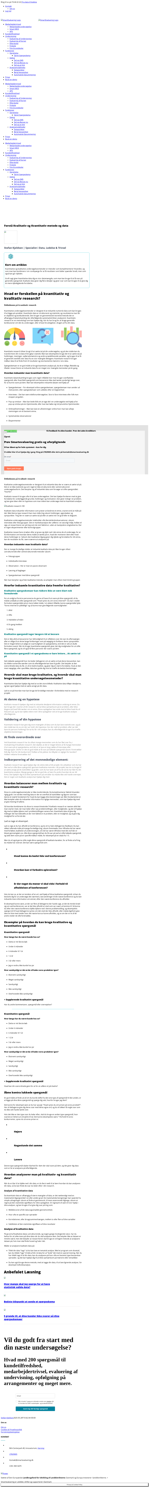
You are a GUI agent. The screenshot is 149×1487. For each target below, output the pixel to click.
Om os (3, 1427)
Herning (41, 1448)
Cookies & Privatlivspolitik (11, 1429)
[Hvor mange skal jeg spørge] (5, 1278)
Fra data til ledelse (29, 2)
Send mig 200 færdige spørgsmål (35, 1409)
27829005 (13, 1454)
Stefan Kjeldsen (7, 1418)
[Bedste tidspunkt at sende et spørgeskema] (5, 1295)
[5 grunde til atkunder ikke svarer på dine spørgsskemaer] (5, 1310)
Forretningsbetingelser (10, 1432)
